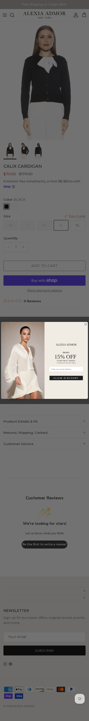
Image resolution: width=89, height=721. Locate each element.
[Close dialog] (85, 324)
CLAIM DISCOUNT (66, 378)
